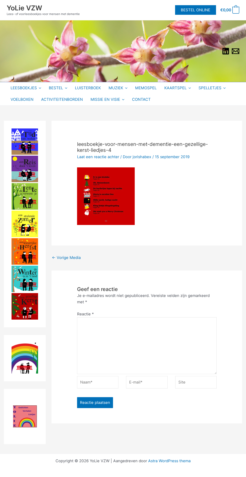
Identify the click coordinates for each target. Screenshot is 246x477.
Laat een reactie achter (98, 157)
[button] (195, 10)
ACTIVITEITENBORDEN (62, 99)
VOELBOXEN (22, 99)
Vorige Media (66, 257)
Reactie (85, 314)
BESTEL (56, 88)
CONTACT (141, 99)
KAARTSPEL (175, 88)
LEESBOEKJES (24, 88)
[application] (39, 88)
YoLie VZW (24, 8)
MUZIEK (116, 88)
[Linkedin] (225, 51)
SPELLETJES (210, 88)
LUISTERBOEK (88, 88)
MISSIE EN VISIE (105, 99)
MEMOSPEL (146, 88)
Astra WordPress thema (169, 461)
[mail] (235, 51)
